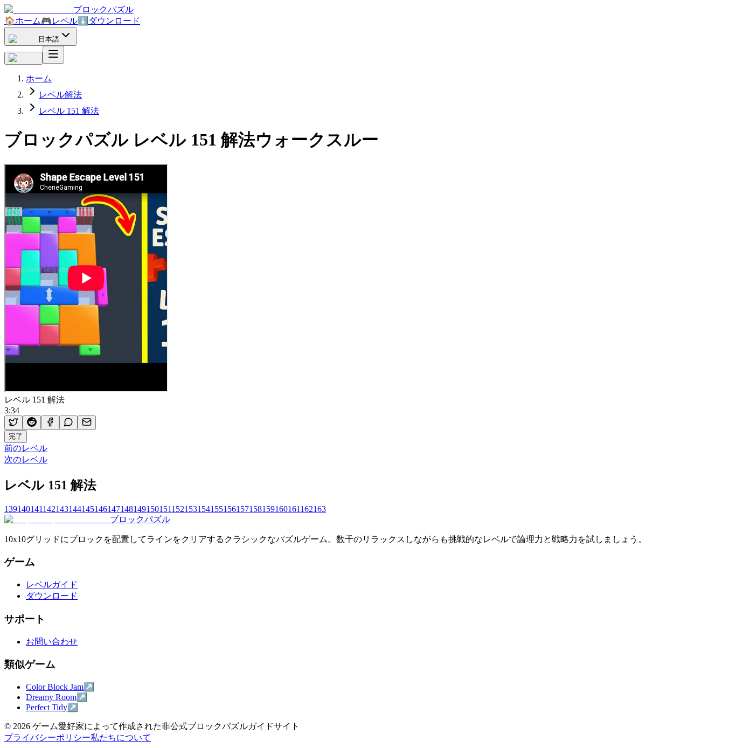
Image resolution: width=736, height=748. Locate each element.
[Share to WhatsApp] (68, 422)
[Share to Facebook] (50, 422)
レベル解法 (60, 94)
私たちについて (121, 737)
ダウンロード (109, 20)
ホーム (22, 20)
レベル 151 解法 (69, 110)
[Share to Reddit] (32, 422)
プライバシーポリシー (47, 737)
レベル (59, 20)
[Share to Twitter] (13, 422)
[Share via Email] (87, 422)
